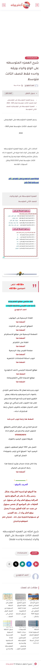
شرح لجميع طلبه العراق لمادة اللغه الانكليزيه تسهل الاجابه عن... (21, 610)
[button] (29, 564)
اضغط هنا (20, 362)
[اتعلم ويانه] (20, 5)
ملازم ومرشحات (32, 58)
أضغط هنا (20, 322)
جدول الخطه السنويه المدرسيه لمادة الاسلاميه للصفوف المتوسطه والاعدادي (8, 639)
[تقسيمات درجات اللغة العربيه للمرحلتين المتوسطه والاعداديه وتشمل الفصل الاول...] (20, 623)
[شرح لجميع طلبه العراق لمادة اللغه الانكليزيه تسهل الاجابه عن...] (20, 597)
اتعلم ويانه (10, 664)
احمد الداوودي (29, 85)
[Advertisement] (20, 34)
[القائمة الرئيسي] (37, 5)
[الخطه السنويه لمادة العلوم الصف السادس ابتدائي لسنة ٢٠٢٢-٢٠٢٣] (33, 623)
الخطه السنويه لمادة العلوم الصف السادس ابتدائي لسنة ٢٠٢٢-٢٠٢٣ (34, 636)
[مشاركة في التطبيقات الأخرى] (9, 564)
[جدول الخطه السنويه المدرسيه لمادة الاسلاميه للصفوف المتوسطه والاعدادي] (7, 623)
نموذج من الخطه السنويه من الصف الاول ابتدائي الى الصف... (8, 610)
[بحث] (3, 5)
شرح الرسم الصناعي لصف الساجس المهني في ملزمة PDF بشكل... (33, 610)
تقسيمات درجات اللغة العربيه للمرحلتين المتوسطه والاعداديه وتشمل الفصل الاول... (20, 639)
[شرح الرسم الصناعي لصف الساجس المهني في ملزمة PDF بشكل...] (33, 597)
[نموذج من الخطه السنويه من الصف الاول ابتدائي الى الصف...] (7, 597)
